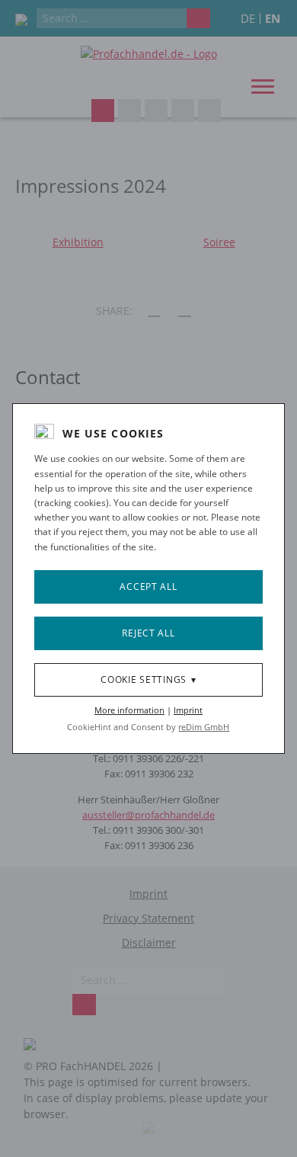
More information (129, 710)
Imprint (188, 710)
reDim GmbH (203, 726)
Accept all (148, 586)
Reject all (148, 633)
